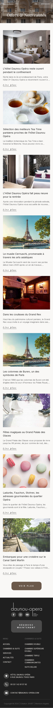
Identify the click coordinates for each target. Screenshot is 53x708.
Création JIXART (27, 704)
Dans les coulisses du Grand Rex (22, 314)
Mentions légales (42, 704)
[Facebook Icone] (13, 614)
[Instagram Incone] (20, 614)
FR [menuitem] (36, 4)
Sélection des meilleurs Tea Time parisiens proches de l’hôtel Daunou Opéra (24, 133)
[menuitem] (36, 4)
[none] (35, 4)
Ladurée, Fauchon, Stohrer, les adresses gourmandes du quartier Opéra (22, 496)
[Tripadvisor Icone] (27, 614)
